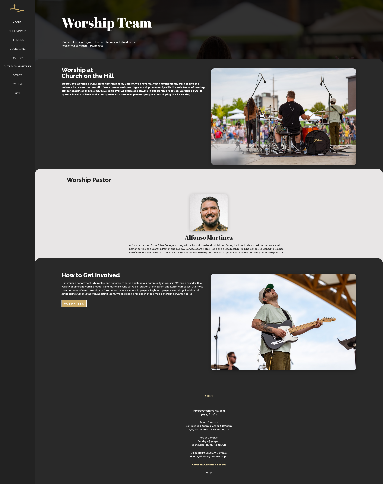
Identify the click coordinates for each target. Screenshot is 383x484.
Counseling (18, 48)
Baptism (17, 57)
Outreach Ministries (18, 66)
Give (17, 93)
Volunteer (74, 303)
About (17, 22)
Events (18, 75)
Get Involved (18, 31)
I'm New (17, 84)
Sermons (18, 40)
